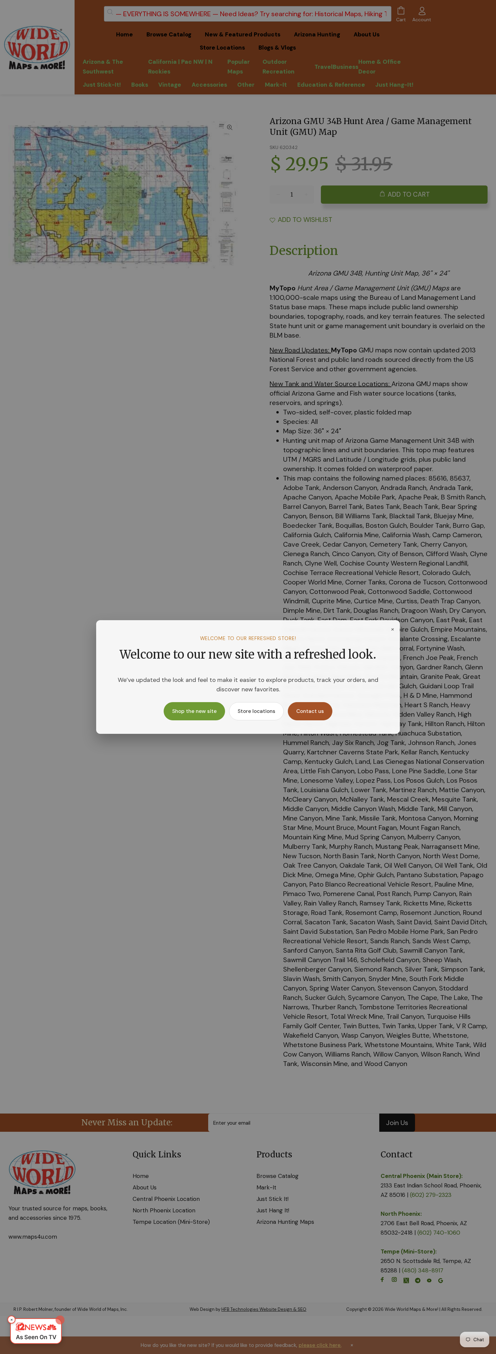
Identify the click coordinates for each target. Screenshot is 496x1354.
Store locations (256, 711)
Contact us (310, 711)
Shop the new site (194, 711)
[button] (36, 1331)
